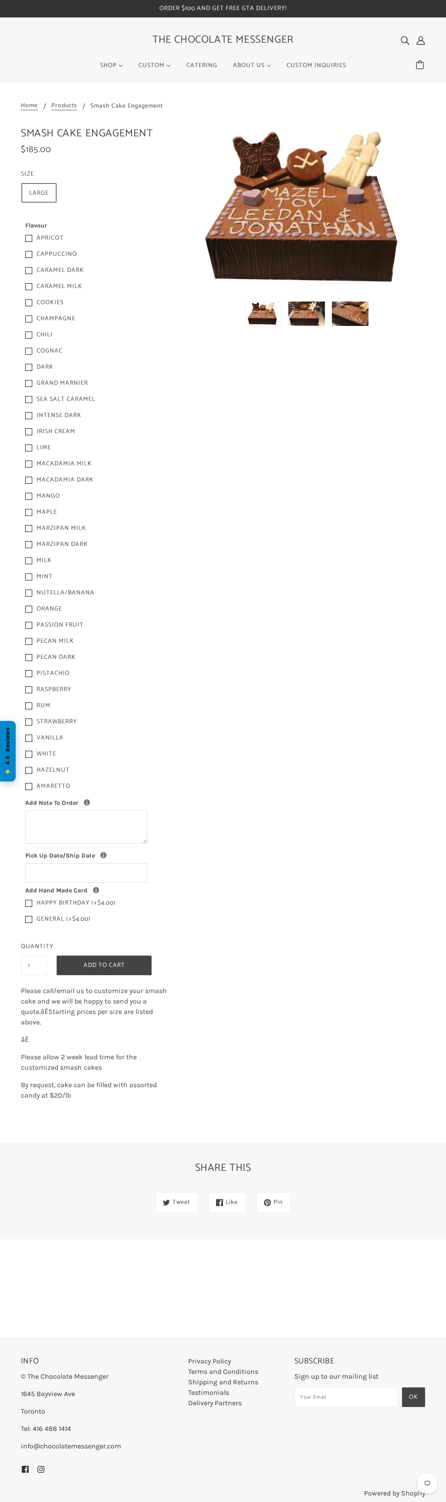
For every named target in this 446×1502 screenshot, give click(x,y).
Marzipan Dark (62, 544)
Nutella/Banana (66, 593)
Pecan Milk (55, 641)
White (46, 754)
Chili (45, 335)
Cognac (50, 351)
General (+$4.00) (64, 919)
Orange (49, 609)
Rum (44, 706)
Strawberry (57, 722)
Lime (44, 448)
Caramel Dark (60, 270)
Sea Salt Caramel (66, 399)
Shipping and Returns (223, 1382)
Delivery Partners (215, 1403)
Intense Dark (59, 415)
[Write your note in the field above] (96, 890)
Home (29, 106)
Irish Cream (56, 432)
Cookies (50, 303)
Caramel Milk (59, 286)
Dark (45, 367)
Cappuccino (57, 254)
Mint (45, 577)
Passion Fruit (60, 625)
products (64, 106)
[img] (405, 40)
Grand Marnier (62, 383)
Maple (47, 512)
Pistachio (53, 673)
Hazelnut (53, 770)
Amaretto (54, 786)
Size (27, 174)
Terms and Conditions (223, 1371)
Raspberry (54, 690)
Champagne (56, 319)
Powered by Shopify (394, 1493)
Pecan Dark (56, 657)
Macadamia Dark (65, 480)
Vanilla (50, 738)
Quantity (34, 947)
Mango (48, 496)
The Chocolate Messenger (223, 39)
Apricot (50, 238)
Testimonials (208, 1392)
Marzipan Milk (61, 528)
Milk (44, 561)
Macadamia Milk (64, 464)
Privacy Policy (209, 1361)
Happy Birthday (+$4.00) (76, 903)
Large (39, 193)
